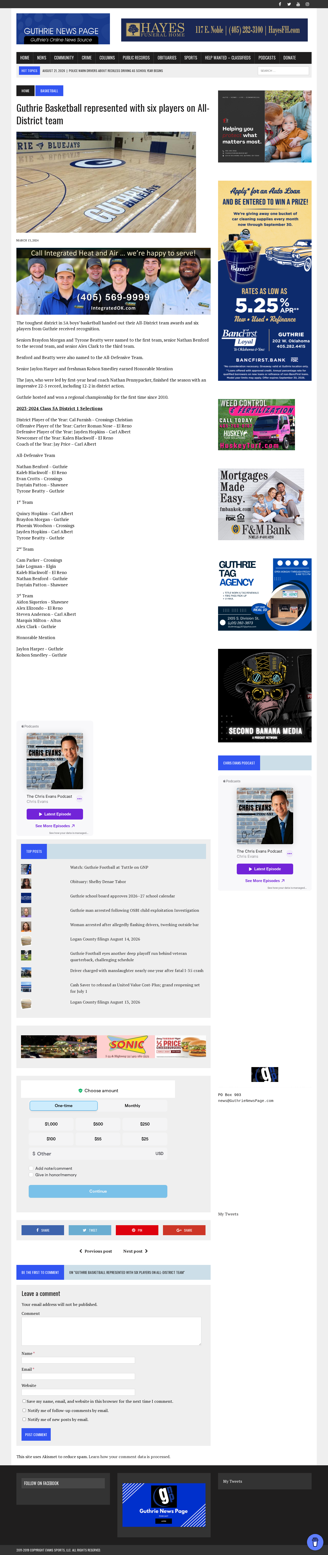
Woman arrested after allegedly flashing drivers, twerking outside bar (134, 924)
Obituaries (167, 58)
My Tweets (228, 1214)
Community (64, 58)
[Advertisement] (113, 688)
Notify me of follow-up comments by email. (68, 1410)
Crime (86, 58)
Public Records (136, 58)
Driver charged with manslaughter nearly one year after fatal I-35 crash (136, 970)
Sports (190, 58)
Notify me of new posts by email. (58, 1419)
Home (24, 58)
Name (27, 1353)
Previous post (98, 1251)
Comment (31, 1313)
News (41, 58)
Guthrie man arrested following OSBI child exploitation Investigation (134, 910)
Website (29, 1385)
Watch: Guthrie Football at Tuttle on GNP (109, 867)
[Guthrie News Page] (63, 28)
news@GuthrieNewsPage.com (245, 1101)
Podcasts (267, 58)
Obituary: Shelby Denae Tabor (98, 881)
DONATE (289, 58)
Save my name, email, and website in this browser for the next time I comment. (100, 1401)
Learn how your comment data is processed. (129, 1456)
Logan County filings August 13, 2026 (105, 1002)
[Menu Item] (280, 4)
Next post (132, 1251)
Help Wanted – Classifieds (228, 58)
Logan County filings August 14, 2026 (105, 939)
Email (27, 1369)
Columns (107, 58)
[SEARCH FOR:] (283, 70)
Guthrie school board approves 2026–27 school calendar (122, 896)
